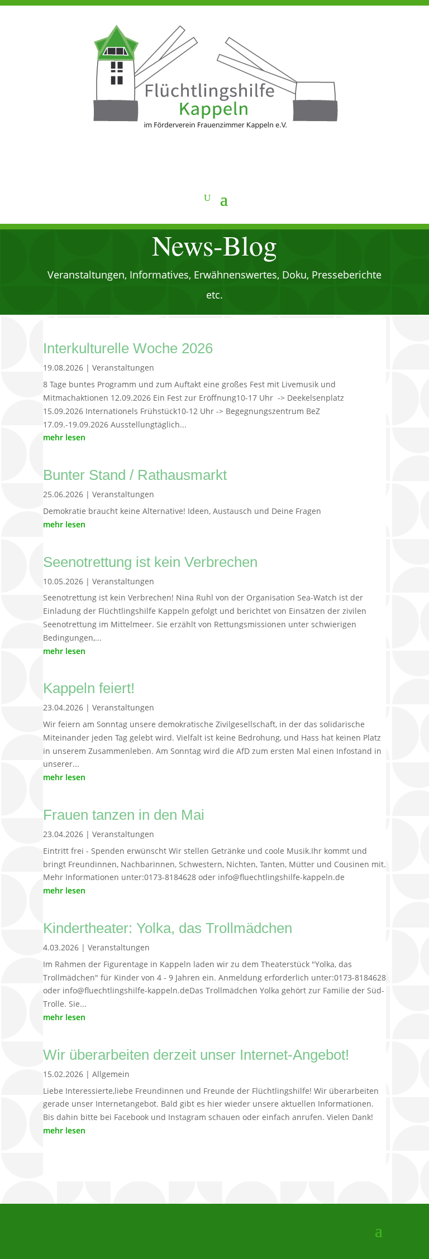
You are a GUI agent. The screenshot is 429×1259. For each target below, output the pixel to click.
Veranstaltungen (123, 367)
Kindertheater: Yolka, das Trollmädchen (167, 928)
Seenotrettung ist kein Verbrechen (150, 562)
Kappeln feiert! (89, 688)
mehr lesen (64, 437)
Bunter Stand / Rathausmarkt (135, 475)
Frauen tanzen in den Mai (123, 814)
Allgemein (111, 1074)
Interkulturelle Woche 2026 (128, 348)
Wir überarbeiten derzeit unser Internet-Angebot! (196, 1054)
